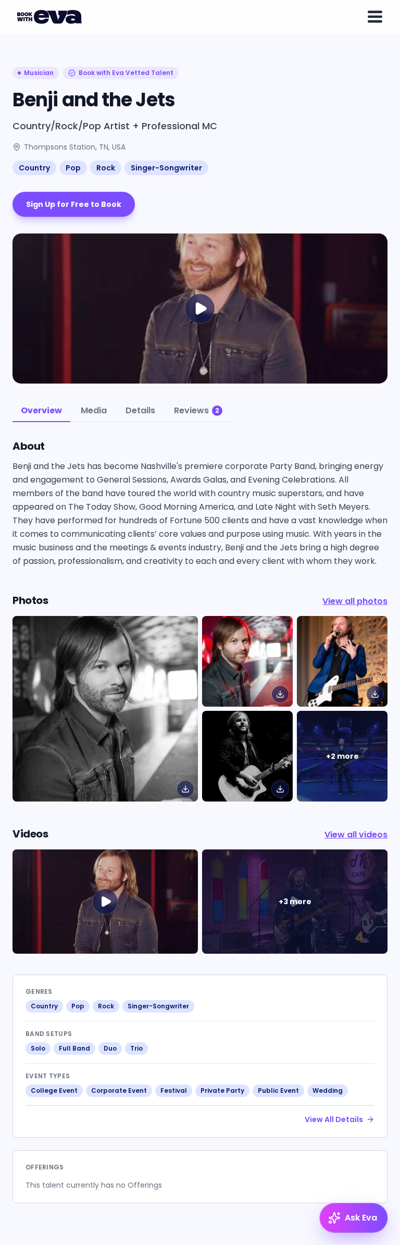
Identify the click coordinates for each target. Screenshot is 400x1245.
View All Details (334, 1119)
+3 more (295, 901)
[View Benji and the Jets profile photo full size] (105, 709)
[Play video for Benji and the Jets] (200, 308)
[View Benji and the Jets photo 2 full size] (342, 661)
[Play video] (105, 901)
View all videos (356, 835)
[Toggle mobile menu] (375, 16)
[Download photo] (185, 789)
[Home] (51, 16)
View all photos (355, 601)
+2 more (342, 756)
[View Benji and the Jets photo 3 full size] (247, 756)
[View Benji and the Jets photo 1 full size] (247, 661)
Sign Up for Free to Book (73, 204)
